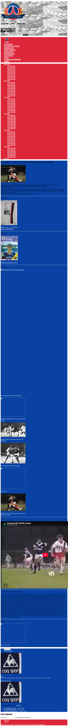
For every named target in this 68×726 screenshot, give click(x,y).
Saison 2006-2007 (11, 124)
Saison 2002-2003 (11, 118)
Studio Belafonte (40, 724)
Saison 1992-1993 (11, 101)
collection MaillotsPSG (7, 229)
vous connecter (11, 717)
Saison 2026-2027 (11, 157)
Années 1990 (7, 97)
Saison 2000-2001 (11, 115)
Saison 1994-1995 (11, 104)
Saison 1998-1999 (11, 110)
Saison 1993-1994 (11, 103)
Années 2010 (7, 130)
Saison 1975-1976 (11, 73)
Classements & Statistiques (11, 46)
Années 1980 (7, 81)
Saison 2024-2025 (11, 154)
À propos (7, 649)
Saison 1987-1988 (11, 92)
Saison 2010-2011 (11, 131)
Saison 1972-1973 (11, 69)
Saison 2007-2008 (11, 125)
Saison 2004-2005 (11, 121)
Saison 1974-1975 (11, 72)
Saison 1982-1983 (11, 85)
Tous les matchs (8, 56)
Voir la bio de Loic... (6, 681)
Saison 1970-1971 (11, 66)
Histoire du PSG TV (9, 48)
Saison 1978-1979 (11, 78)
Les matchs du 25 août (10, 708)
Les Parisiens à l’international (12, 59)
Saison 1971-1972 (11, 67)
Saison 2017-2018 (11, 142)
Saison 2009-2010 (11, 128)
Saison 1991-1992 (11, 100)
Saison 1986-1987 (11, 91)
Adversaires (6, 158)
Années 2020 (7, 146)
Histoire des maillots (10, 50)
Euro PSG (6, 57)
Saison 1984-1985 (11, 88)
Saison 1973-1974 (11, 70)
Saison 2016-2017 (11, 140)
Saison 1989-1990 (11, 95)
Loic (2, 676)
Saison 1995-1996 (11, 106)
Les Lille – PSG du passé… (11, 711)
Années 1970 (7, 64)
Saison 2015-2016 (11, 139)
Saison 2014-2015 (11, 137)
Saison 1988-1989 (11, 94)
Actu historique (8, 44)
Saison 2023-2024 (11, 152)
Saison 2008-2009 (11, 127)
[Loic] (11, 673)
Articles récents (8, 650)
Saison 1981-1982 (11, 84)
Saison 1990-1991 (11, 98)
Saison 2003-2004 (11, 119)
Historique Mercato (9, 54)
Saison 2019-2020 (11, 145)
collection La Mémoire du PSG (9, 262)
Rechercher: (4, 35)
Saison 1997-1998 (11, 109)
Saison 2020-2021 (11, 148)
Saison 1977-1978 (11, 76)
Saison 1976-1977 (11, 75)
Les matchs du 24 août (10, 709)
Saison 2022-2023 (11, 151)
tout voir (19, 705)
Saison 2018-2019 (11, 143)
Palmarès (6, 61)
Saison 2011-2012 (11, 133)
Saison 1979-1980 (11, 79)
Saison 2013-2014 (11, 136)
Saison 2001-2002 (11, 116)
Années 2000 (7, 113)
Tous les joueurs (8, 52)
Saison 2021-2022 (11, 149)
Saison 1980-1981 (11, 82)
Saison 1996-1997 (11, 107)
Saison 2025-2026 (11, 155)
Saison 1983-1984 (11, 87)
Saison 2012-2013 (11, 134)
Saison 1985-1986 (11, 90)
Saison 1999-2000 (11, 112)
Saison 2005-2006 (11, 122)
